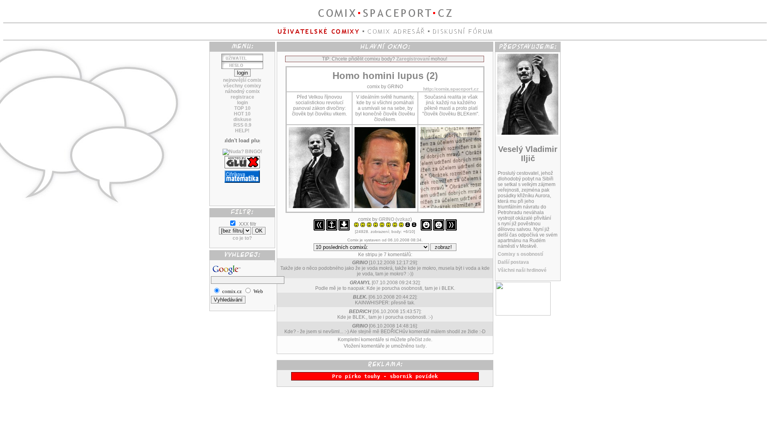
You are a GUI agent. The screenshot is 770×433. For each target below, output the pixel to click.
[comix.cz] (523, 314)
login (242, 102)
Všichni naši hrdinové (522, 270)
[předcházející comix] (319, 229)
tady (420, 346)
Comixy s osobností (520, 254)
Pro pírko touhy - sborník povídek (385, 376)
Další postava (513, 262)
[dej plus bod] (426, 229)
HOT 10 (242, 114)
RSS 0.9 (242, 125)
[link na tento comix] (331, 229)
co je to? (242, 238)
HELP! (242, 131)
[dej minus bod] (438, 229)
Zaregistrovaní (413, 59)
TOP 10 (242, 108)
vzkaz (403, 219)
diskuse (242, 119)
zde (427, 339)
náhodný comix (242, 91)
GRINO (386, 219)
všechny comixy (242, 86)
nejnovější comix (242, 80)
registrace (242, 97)
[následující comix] (451, 229)
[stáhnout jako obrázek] (344, 229)
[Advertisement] (242, 191)
